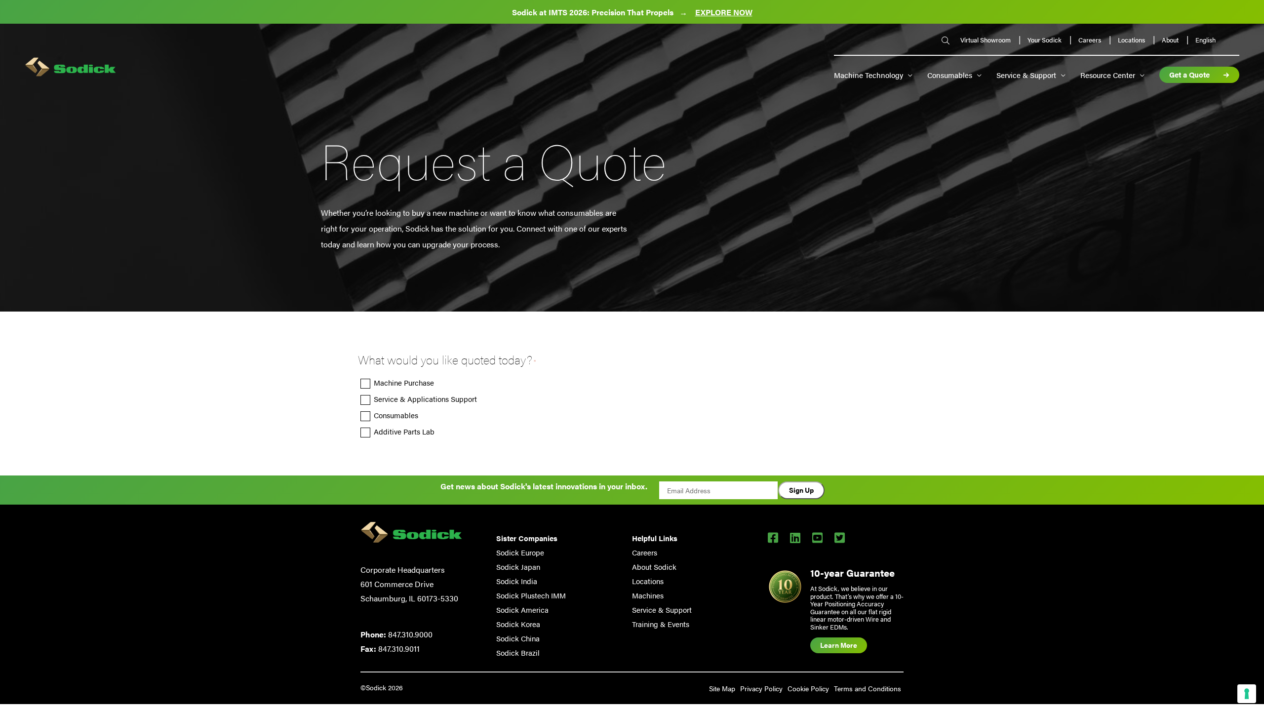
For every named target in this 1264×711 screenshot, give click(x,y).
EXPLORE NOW (723, 12)
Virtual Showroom (986, 39)
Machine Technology (868, 75)
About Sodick (654, 566)
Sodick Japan (518, 566)
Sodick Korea (518, 624)
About (1171, 39)
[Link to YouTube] (817, 537)
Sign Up (801, 490)
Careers (1090, 39)
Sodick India (516, 581)
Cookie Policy (808, 688)
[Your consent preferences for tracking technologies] (1246, 693)
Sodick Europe (520, 552)
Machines (648, 595)
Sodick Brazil (518, 652)
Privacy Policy (761, 688)
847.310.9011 (399, 648)
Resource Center (1107, 75)
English (1205, 40)
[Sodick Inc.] (70, 68)
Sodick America (522, 609)
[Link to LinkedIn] (795, 537)
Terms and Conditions (867, 688)
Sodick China (518, 638)
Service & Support (1026, 75)
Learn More (838, 645)
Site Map (722, 688)
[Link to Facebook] (773, 537)
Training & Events (660, 624)
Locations (1132, 39)
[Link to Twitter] (839, 537)
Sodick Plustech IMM (531, 595)
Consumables (949, 75)
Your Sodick (1045, 39)
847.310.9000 (410, 634)
